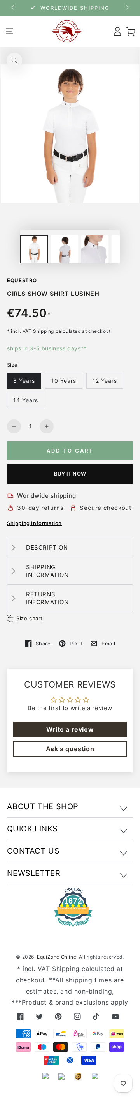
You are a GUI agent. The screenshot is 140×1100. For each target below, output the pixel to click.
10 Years (63, 380)
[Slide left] (13, 8)
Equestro (22, 280)
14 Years (25, 400)
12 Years (105, 380)
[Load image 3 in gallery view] (95, 249)
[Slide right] (126, 8)
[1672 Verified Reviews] (70, 921)
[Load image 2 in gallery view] (65, 249)
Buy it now (70, 473)
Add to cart (70, 450)
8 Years (24, 380)
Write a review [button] (70, 729)
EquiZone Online (56, 957)
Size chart (29, 618)
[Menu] (9, 31)
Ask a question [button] (70, 749)
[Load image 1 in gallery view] (34, 249)
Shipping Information (34, 523)
